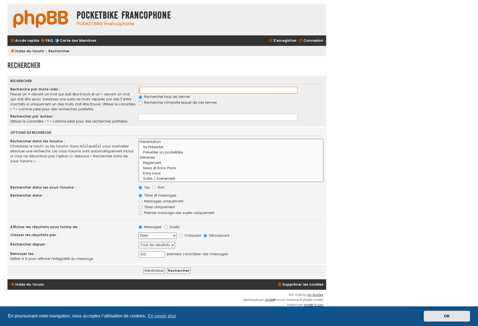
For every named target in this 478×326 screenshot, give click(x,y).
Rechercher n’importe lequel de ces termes (180, 102)
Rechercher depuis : (28, 244)
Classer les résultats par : (34, 235)
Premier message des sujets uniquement (178, 212)
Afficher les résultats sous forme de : (44, 227)
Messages (152, 227)
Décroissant (218, 235)
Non (161, 187)
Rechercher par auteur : (32, 116)
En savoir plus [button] (162, 316)
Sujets (174, 227)
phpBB (269, 300)
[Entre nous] (231, 173)
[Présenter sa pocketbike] (231, 152)
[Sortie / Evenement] (231, 178)
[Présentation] (231, 142)
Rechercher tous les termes (166, 96)
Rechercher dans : (27, 195)
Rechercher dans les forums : (37, 141)
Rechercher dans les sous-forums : (43, 187)
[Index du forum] (40, 20)
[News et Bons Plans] (231, 168)
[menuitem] (47, 41)
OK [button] (447, 316)
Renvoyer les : (23, 253)
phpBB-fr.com (313, 305)
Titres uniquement (159, 207)
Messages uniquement (163, 201)
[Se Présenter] (231, 147)
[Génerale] (231, 157)
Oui (146, 187)
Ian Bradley (315, 295)
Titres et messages (159, 195)
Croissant (192, 235)
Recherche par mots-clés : (35, 89)
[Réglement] (231, 163)
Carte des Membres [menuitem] (78, 40)
